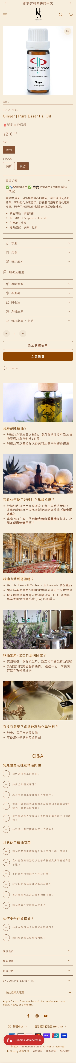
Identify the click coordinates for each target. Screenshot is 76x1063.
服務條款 (65, 1051)
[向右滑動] (69, 3)
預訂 (22, 166)
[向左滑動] (6, 3)
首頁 (5, 102)
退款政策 (38, 1051)
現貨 (9, 166)
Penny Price (10, 110)
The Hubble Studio (31, 1046)
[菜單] (5, 14)
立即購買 (38, 356)
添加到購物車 (38, 345)
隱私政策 (51, 1051)
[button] (61, 14)
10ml (9, 149)
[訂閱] (71, 992)
